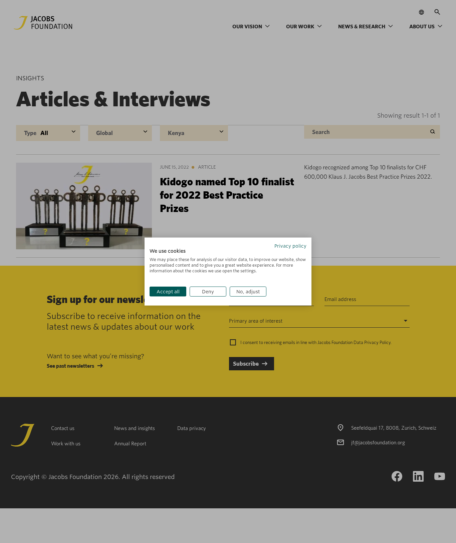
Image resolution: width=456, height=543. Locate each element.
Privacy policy (290, 245)
